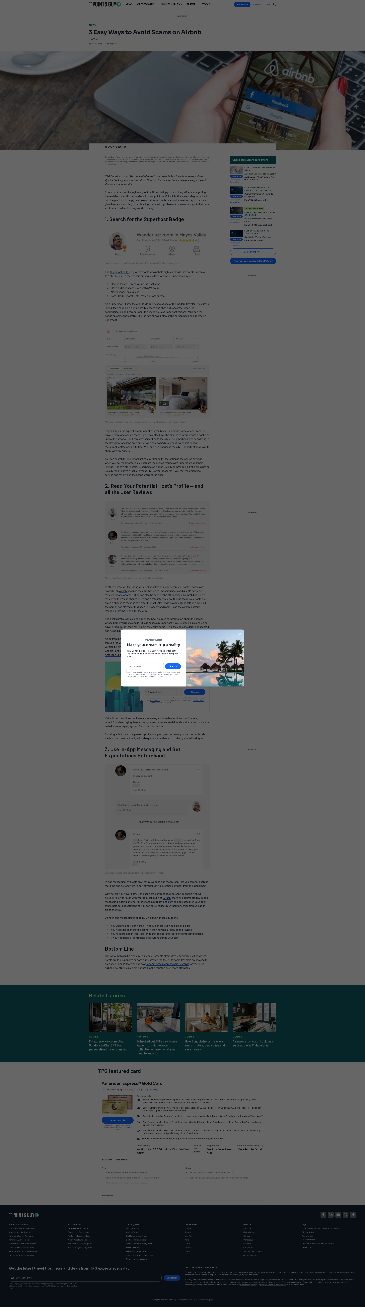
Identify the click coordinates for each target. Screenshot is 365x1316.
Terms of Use (140, 674)
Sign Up (173, 666)
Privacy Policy (131, 677)
